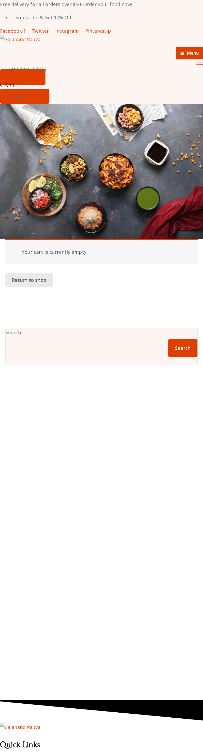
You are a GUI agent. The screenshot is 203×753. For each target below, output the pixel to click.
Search (13, 332)
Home (16, 96)
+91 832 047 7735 (27, 69)
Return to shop (29, 280)
